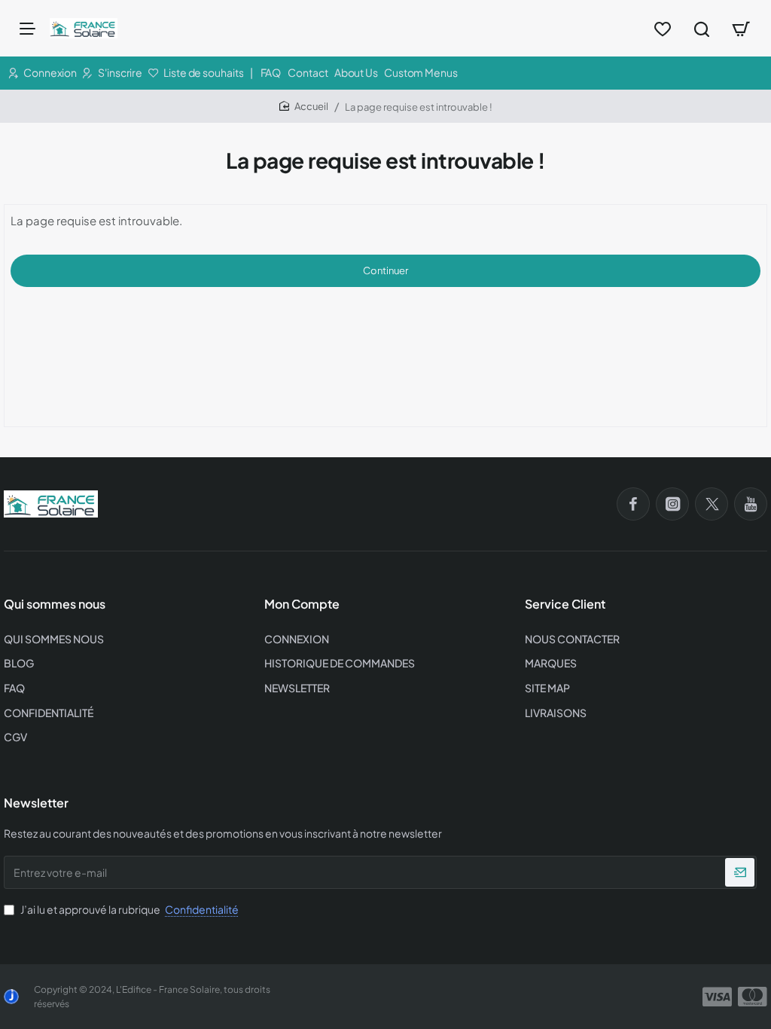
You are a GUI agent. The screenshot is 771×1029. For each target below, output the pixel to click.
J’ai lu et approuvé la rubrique (129, 909)
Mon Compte (302, 604)
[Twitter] (711, 504)
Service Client (565, 604)
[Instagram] (672, 504)
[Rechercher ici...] (702, 28)
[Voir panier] (741, 28)
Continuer (385, 270)
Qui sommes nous (54, 604)
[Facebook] (633, 504)
